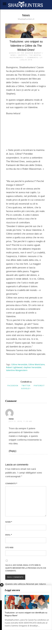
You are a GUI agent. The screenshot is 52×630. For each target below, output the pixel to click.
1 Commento (31, 57)
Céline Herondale (19, 364)
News (13, 55)
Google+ (26, 388)
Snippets (22, 55)
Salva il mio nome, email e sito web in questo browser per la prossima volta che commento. (25, 568)
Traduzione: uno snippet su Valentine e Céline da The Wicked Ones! (26, 45)
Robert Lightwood (14, 367)
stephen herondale (32, 367)
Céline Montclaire (36, 364)
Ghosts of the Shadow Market (25, 53)
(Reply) (12, 451)
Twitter (26, 385)
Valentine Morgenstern (16, 370)
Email (8, 534)
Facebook (12, 385)
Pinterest (39, 385)
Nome (8, 522)
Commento (11, 483)
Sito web (9, 547)
